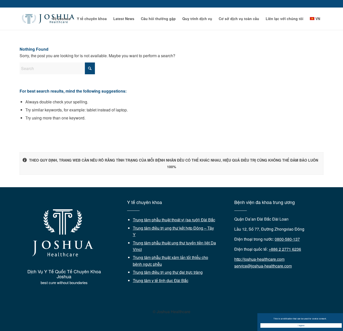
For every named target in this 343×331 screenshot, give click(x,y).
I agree (301, 325)
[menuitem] (61, 18)
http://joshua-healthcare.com (259, 259)
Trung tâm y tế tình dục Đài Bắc (160, 280)
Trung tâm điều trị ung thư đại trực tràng (168, 272)
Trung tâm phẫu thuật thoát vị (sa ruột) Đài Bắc (174, 220)
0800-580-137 (287, 239)
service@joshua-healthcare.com (263, 266)
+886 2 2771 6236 (285, 249)
